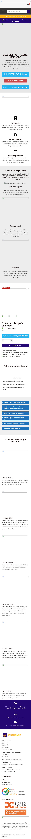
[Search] (28, 11)
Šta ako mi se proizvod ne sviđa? (15, 402)
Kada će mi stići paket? (12, 428)
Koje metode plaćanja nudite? (14, 413)
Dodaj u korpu (16, 345)
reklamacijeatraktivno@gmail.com (12, 764)
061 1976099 (5, 755)
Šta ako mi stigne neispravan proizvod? (14, 418)
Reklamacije (5, 780)
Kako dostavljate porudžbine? (14, 423)
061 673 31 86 (19, 829)
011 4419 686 (5, 757)
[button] (3, 11)
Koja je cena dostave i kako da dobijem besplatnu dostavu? (14, 407)
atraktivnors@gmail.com (14, 759)
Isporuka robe (6, 782)
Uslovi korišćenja (7, 784)
